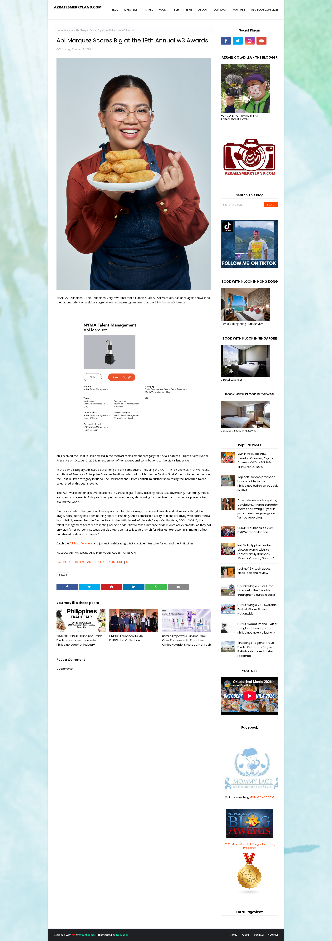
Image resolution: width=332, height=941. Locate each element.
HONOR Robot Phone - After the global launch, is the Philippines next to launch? (257, 628)
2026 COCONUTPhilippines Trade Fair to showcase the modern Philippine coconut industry (79, 640)
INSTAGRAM (83, 562)
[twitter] (238, 41)
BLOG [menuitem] (115, 9)
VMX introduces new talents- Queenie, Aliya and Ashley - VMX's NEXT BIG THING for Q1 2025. (256, 460)
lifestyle (69, 30)
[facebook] (226, 41)
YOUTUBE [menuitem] (238, 9)
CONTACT (259, 934)
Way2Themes (87, 935)
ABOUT (245, 934)
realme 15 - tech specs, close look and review (254, 571)
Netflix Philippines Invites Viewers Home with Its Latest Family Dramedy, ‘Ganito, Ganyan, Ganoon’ (255, 551)
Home (59, 30)
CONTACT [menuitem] (220, 9)
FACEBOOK (64, 562)
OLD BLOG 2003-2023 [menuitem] (264, 9)
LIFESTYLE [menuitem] (130, 9)
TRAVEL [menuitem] (148, 9)
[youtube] (261, 41)
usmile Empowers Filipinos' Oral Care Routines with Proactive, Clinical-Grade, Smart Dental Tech (186, 640)
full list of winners (81, 543)
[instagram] (250, 41)
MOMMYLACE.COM (261, 797)
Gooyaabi (122, 935)
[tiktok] (273, 41)
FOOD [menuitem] (162, 9)
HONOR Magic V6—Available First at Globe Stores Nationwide (257, 609)
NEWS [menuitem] (189, 9)
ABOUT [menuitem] (203, 9)
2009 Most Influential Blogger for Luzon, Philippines (249, 846)
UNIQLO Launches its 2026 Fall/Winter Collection (127, 638)
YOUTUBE (116, 562)
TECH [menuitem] (175, 9)
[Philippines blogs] (249, 893)
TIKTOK (100, 562)
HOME (234, 934)
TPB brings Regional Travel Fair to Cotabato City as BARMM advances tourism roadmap (256, 649)
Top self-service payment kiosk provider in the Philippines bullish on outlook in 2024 (257, 483)
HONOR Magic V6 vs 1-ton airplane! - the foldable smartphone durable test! (256, 590)
